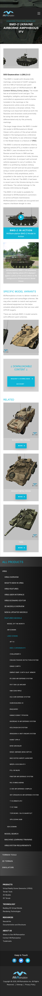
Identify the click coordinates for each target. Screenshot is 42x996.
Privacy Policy (30, 985)
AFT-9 (12, 642)
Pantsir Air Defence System (21, 776)
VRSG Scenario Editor (15, 601)
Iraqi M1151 (14, 709)
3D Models (7, 895)
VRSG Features (11, 589)
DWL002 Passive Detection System (24, 660)
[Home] (8, 13)
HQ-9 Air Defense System (20, 697)
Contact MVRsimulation (12, 938)
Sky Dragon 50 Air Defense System (24, 795)
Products (15, 562)
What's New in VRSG (13, 583)
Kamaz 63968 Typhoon (19, 715)
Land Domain (12, 636)
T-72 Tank (13, 807)
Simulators (8, 868)
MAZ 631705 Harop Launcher (21, 758)
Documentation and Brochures (14, 925)
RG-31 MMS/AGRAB (17, 783)
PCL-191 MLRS (15, 770)
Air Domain (11, 630)
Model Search (11, 834)
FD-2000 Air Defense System (21, 679)
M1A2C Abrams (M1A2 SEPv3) (21, 752)
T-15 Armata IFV (16, 801)
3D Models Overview (14, 606)
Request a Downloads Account (20, 381)
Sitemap (19, 985)
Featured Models (13, 618)
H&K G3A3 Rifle (16, 691)
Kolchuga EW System (18, 728)
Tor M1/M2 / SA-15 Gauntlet (21, 813)
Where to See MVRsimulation (14, 935)
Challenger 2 (15, 654)
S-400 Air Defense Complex (21, 789)
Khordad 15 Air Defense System (23, 721)
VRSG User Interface (14, 595)
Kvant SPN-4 (15, 740)
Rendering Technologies (11, 911)
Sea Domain (12, 827)
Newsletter (7, 921)
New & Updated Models (15, 612)
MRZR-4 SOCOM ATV (17, 764)
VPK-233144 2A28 (16, 819)
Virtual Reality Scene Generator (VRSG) (17, 888)
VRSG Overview (11, 577)
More (20, 445)
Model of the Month (16, 624)
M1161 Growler (16, 746)
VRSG (34, 141)
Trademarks (7, 941)
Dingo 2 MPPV (15, 666)
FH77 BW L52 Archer (18, 685)
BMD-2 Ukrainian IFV (18, 648)
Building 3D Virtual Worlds (12, 908)
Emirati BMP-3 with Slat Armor (22, 672)
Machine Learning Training (18, 840)
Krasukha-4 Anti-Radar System (23, 734)
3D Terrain (7, 861)
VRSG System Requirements (17, 846)
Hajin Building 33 (16, 703)
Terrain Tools (9, 855)
